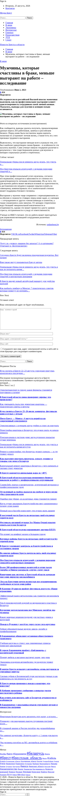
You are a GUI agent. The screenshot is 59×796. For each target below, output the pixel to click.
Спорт (8, 40)
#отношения (6, 229)
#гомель (3, 761)
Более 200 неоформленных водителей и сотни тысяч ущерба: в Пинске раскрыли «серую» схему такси (26, 568)
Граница (9, 32)
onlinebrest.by (53, 224)
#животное (10, 763)
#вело (44, 758)
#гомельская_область (13, 761)
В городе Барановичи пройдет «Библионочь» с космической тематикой (23, 651)
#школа (28, 774)
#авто (9, 753)
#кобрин (36, 764)
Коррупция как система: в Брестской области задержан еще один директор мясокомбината (27, 575)
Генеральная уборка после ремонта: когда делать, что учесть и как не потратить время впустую (29, 445)
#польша (27, 771)
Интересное (11, 30)
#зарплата (20, 763)
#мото (53, 766)
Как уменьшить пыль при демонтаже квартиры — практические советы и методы (23, 405)
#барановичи (19, 753)
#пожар (19, 772)
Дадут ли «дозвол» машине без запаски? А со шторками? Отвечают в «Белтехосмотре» (27, 244)
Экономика (10, 27)
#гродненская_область (28, 761)
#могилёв (47, 766)
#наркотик (28, 769)
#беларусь (35, 753)
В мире (8, 25)
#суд (9, 774)
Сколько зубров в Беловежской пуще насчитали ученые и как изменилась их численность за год (29, 677)
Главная (9, 22)
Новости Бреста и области (12, 44)
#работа (44, 772)
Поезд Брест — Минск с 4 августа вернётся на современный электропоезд (23, 419)
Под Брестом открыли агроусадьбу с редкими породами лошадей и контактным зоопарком (27, 561)
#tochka (3, 754)
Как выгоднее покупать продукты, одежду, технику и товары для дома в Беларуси (26, 460)
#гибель (51, 758)
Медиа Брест (6, 13)
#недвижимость (39, 769)
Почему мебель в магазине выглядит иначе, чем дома (25, 657)
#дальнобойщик (48, 761)
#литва (2, 766)
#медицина (16, 766)
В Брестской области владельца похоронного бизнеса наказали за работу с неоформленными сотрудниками (26, 478)
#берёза (47, 754)
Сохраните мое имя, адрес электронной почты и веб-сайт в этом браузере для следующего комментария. (29, 350)
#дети (2, 763)
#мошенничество (8, 769)
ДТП (7, 37)
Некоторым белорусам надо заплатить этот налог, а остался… (29, 716)
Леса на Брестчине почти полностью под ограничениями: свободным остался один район (28, 582)
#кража (54, 763)
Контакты (10, 8)
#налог (20, 769)
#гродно (39, 761)
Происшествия (12, 35)
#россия (51, 772)
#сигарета (3, 775)
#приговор (36, 772)
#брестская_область (26, 758)
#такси (14, 775)
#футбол (21, 774)
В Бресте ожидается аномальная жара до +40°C (23, 473)
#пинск (12, 772)
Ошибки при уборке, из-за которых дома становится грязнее (28, 499)
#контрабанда (45, 764)
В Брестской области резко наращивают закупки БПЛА (28, 529)
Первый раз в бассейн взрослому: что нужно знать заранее (27, 511)
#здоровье (28, 764)
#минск (24, 766)
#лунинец (9, 766)
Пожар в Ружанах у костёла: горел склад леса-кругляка (27, 624)
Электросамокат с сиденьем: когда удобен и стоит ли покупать (29, 425)
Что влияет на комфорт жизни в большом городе (23, 534)
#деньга (56, 761)
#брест (5, 757)
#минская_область (36, 766)
